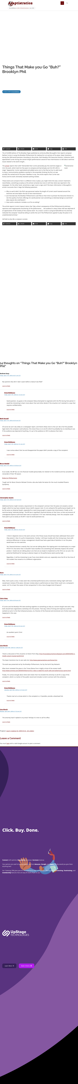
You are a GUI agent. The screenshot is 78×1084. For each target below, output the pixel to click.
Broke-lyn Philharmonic (9, 478)
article (7, 166)
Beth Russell (4, 418)
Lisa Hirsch (4, 645)
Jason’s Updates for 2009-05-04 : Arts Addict (20, 731)
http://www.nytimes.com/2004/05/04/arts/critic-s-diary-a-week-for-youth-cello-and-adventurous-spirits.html (36, 671)
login (8, 743)
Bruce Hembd (4, 463)
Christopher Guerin (6, 498)
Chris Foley (4, 598)
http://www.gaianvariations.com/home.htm (43, 660)
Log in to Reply (6, 386)
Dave (2, 573)
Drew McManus (15, 91)
